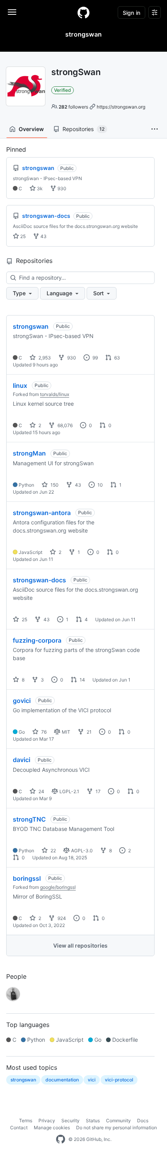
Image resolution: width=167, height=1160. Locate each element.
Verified (62, 90)
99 (94, 358)
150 (54, 485)
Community (118, 1120)
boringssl (27, 878)
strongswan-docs (39, 580)
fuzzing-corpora (37, 640)
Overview (31, 129)
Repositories (83, 129)
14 (81, 680)
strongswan (31, 326)
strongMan (29, 453)
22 (52, 850)
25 (22, 236)
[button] (154, 129)
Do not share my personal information (116, 1127)
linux (20, 385)
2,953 (44, 358)
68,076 (64, 425)
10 (99, 485)
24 (40, 791)
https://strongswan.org (121, 107)
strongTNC (29, 819)
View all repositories (80, 945)
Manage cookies (52, 1127)
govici (22, 700)
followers (73, 107)
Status (93, 1120)
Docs (142, 1120)
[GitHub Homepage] (60, 1139)
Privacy (46, 1120)
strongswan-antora (42, 513)
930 (61, 188)
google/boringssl (58, 887)
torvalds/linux (54, 394)
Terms (25, 1120)
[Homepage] (83, 12)
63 (116, 358)
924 (61, 918)
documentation (62, 1080)
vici (92, 1080)
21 (88, 732)
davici (21, 760)
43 (43, 236)
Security (70, 1120)
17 (97, 791)
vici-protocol (119, 1080)
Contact (19, 1127)
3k (39, 188)
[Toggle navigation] (12, 12)
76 (43, 732)
